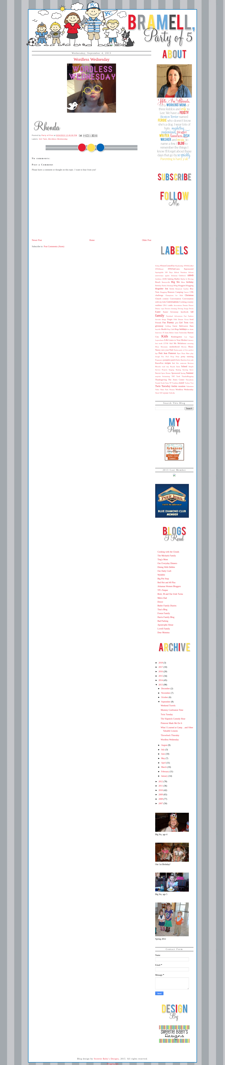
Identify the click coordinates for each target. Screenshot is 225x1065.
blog (176, 285)
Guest (174, 326)
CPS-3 (165, 305)
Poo (162, 357)
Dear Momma (163, 632)
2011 (161, 786)
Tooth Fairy (165, 383)
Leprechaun (159, 340)
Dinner (191, 305)
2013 (161, 684)
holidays (183, 329)
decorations (178, 305)
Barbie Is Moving (187, 279)
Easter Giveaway (171, 312)
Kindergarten (176, 337)
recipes (168, 363)
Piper (179, 353)
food (191, 319)
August (164, 745)
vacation (181, 386)
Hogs (177, 329)
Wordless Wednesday (58, 139)
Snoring (185, 370)
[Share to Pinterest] (96, 135)
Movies (183, 347)
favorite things (160, 319)
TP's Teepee (163, 590)
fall (192, 312)
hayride (158, 329)
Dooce (160, 602)
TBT (173, 376)
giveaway (159, 326)
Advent (190, 272)
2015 (161, 676)
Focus (186, 319)
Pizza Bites (185, 353)
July (163, 749)
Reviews (190, 363)
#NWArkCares (174, 269)
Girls (191, 323)
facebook (184, 312)
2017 (161, 667)
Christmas (189, 295)
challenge (159, 295)
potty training (187, 357)
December (166, 688)
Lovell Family (164, 628)
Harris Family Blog (166, 617)
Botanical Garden (182, 289)
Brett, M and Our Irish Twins (170, 594)
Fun (164, 322)
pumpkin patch (169, 360)
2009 (161, 794)
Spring (183, 373)
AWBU (164, 279)
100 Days (168, 272)
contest (166, 299)
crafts (170, 305)
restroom (183, 363)
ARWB (190, 275)
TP (170, 383)
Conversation (175, 299)
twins (174, 386)
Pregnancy (159, 360)
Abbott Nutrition (180, 272)
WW (161, 393)
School (184, 366)
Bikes (183, 282)
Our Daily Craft (164, 571)
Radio (178, 360)
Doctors (167, 308)
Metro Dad (162, 598)
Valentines (189, 386)
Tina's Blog (162, 609)
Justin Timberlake (180, 333)
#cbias (157, 266)
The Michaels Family (167, 555)
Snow (191, 370)
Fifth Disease (178, 319)
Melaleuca (182, 343)
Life (166, 340)
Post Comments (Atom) (54, 246)
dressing (174, 308)
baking (171, 279)
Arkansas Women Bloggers (169, 586)
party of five (183, 350)
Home (92, 240)
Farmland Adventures (174, 316)
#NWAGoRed (188, 266)
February (165, 771)
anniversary (159, 275)
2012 (161, 781)
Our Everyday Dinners (167, 563)
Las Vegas (188, 337)
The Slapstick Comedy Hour (173, 718)
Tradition (175, 383)
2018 (161, 662)
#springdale (159, 272)
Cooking (183, 302)
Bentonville (166, 282)
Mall (171, 343)
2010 (161, 790)
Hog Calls (170, 329)
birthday (189, 282)
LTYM (165, 343)
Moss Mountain (161, 347)
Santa (178, 366)
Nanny (158, 350)
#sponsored (188, 269)
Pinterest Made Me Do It (171, 723)
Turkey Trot (189, 383)
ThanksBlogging (187, 376)
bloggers (181, 285)
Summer (189, 373)
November (166, 693)
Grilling (168, 326)
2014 (161, 680)
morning (190, 343)
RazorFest (159, 363)
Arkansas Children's (178, 275)
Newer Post (37, 240)
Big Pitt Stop (163, 578)
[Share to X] (90, 135)
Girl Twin (43, 139)
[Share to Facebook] (93, 135)
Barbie (177, 279)
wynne (166, 393)
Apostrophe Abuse (165, 625)
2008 (161, 799)
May (163, 758)
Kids (164, 336)
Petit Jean (163, 353)
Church (158, 299)
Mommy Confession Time (172, 710)
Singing (171, 370)
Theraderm (189, 380)
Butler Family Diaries (167, 605)
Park (171, 350)
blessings (170, 285)
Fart (185, 316)
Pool (167, 357)
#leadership (179, 266)
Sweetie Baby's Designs (106, 1059)
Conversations (173, 302)
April (163, 763)
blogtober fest (161, 288)
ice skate (190, 329)
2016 (161, 671)
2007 (161, 803)
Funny (170, 322)
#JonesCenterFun (167, 266)
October (165, 697)
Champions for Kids (174, 295)
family (159, 315)
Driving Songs (183, 308)
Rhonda (158, 366)
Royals (172, 366)
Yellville (172, 393)
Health (164, 329)
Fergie (169, 319)
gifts (176, 323)
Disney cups (159, 308)
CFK (191, 292)
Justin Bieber (169, 333)
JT (163, 333)
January (164, 776)
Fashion (190, 316)
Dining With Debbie (166, 567)
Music (190, 347)
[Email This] (84, 135)
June (163, 754)
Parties (176, 350)
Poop (172, 357)
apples (167, 275)
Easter (158, 312)
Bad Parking (163, 621)
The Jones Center (176, 380)
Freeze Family (164, 613)
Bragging (163, 292)
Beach (157, 282)
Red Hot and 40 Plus (166, 582)
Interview (158, 333)
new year (165, 350)
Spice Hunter (166, 373)
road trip (165, 366)
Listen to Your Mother (178, 340)
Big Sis (175, 281)
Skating (178, 370)
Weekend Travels (168, 705)
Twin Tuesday (163, 386)
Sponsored (175, 373)
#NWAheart (159, 269)
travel (181, 383)
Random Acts (185, 360)
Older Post (146, 240)
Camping (179, 292)
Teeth (178, 376)
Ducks (191, 308)
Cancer (186, 292)
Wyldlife (161, 575)
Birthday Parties (160, 285)
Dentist (185, 305)
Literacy (190, 340)
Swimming (166, 376)
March (164, 767)
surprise (158, 376)
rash (192, 360)
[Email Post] (80, 135)
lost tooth (158, 343)
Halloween (183, 326)
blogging (189, 285)
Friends (158, 323)
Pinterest (172, 353)
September (166, 701)
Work (157, 393)
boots (172, 289)
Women (172, 389)
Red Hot (175, 363)
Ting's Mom (163, 559)
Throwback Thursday (170, 735)
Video (157, 389)
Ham (191, 326)
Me (175, 343)
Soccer (158, 373)
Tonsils (157, 383)
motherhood (174, 347)
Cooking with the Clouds (168, 552)
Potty (177, 357)
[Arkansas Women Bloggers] (174, 459)
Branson (171, 292)
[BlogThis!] (87, 135)
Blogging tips (112, 1064)
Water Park (164, 389)
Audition (158, 279)
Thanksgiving (161, 380)
